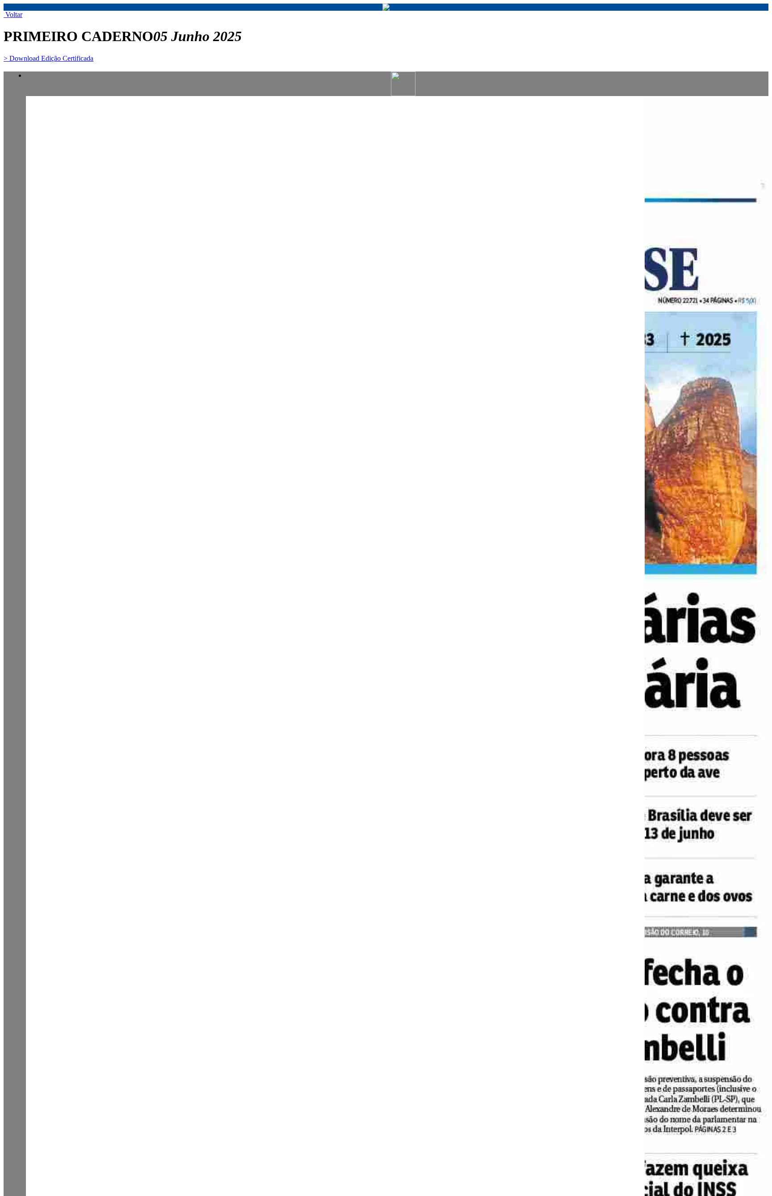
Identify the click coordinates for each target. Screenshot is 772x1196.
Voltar (13, 14)
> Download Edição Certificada (48, 58)
